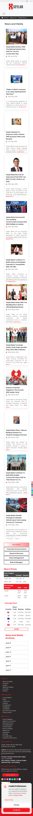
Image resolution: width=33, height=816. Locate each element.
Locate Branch (7, 697)
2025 (8, 648)
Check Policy (9, 800)
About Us (13, 18)
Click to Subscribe (10, 775)
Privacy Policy (18, 795)
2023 (8, 657)
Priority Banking (7, 719)
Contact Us (6, 701)
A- (22, 1)
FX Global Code (7, 736)
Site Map (5, 734)
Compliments (7, 705)
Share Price (6, 730)
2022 (8, 661)
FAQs (4, 699)
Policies (5, 691)
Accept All (16, 810)
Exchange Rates (8, 725)
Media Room (22, 18)
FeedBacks (6, 707)
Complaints (6, 709)
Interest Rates (7, 727)
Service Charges (8, 728)
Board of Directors (16, 553)
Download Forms (8, 723)
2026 (8, 643)
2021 (8, 666)
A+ (31, 1)
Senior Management (16, 558)
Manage (16, 805)
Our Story (6, 689)
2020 (8, 670)
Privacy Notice (7, 712)
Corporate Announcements (16, 549)
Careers (5, 685)
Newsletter (16, 544)
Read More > (22, 64)
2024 (8, 652)
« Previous (9, 538)
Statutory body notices (10, 738)
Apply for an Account (9, 721)
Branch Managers (16, 562)
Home (6, 18)
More (16, 629)
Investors (5, 683)
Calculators (6, 732)
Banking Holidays (8, 687)
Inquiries (5, 703)
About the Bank (7, 681)
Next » (17, 538)
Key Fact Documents (9, 710)
